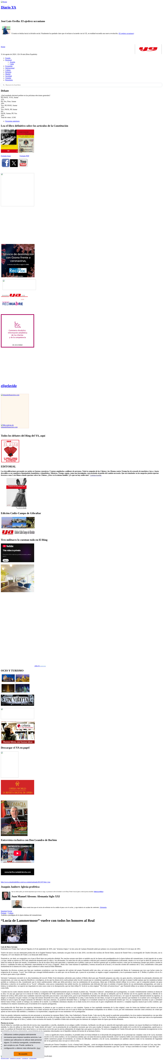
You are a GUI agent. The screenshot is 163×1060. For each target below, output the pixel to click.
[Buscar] (3, 85)
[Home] (4, 2)
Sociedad (8, 76)
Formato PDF (24, 156)
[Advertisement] (17, 225)
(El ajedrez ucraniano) (126, 33)
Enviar (9, 911)
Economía (8, 66)
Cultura (8, 70)
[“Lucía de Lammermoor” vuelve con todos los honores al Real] (14, 943)
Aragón (12, 62)
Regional (8, 60)
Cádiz (12, 64)
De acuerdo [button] (23, 1054)
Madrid (7, 74)
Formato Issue (6, 156)
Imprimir (4, 911)
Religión (8, 72)
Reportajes (9, 80)
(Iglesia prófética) (98, 891)
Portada (3, 913)
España (7, 58)
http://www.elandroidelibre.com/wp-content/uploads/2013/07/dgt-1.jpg (25, 882)
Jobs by (40, 666)
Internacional (9, 68)
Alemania (103, 907)
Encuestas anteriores (12, 121)
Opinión (8, 78)
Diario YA (8, 7)
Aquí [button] (38, 1048)
